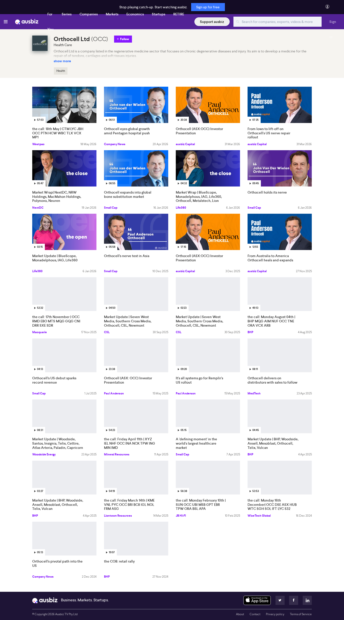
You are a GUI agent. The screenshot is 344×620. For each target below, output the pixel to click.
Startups (158, 14)
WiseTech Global (259, 516)
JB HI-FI (181, 516)
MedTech (254, 393)
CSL (107, 332)
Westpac (38, 144)
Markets (112, 14)
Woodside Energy (44, 454)
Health (60, 71)
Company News (114, 144)
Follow (124, 39)
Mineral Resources (116, 454)
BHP (250, 332)
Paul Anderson (114, 393)
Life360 (181, 208)
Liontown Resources (118, 516)
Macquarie (39, 332)
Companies (89, 14)
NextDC (38, 208)
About (240, 614)
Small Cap (110, 208)
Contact (255, 614)
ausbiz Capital (185, 144)
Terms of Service (301, 614)
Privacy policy (275, 614)
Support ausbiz (212, 21)
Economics (135, 14)
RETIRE (178, 14)
